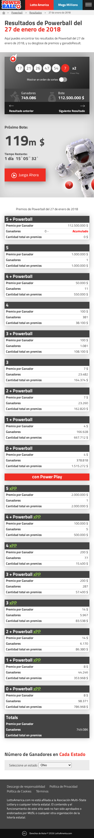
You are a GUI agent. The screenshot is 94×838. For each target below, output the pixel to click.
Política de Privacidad (63, 786)
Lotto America (39, 4)
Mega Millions (68, 4)
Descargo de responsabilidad (26, 786)
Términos (42, 791)
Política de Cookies (19, 791)
